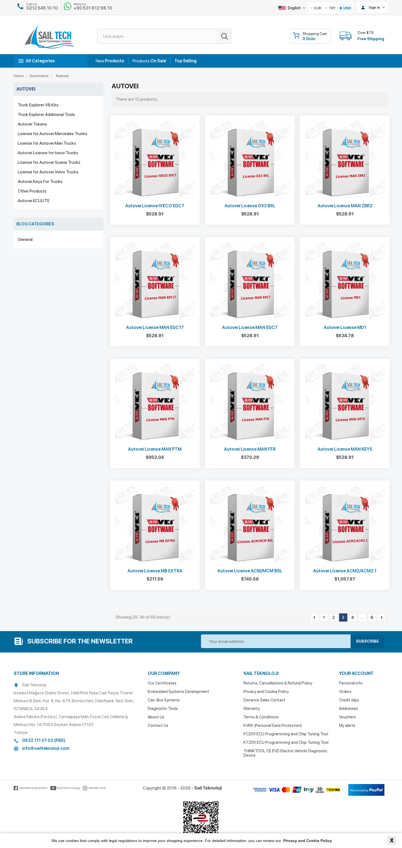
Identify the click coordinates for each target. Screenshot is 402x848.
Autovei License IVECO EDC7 (154, 205)
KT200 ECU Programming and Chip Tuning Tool (285, 742)
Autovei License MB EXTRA (154, 570)
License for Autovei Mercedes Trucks (52, 133)
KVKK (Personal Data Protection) (272, 725)
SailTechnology (68, 788)
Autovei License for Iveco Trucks (48, 152)
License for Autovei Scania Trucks (49, 162)
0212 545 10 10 (42, 8)
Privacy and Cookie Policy (266, 691)
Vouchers (347, 717)
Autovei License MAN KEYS (344, 449)
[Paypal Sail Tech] (366, 790)
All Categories (40, 60)
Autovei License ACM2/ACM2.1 (345, 570)
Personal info (351, 683)
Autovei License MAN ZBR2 (344, 205)
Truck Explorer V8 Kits (38, 104)
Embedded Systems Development (178, 691)
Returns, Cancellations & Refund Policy (277, 683)
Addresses (348, 708)
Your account (356, 673)
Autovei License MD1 (345, 327)
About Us (156, 717)
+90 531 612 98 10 (93, 8)
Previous (314, 617)
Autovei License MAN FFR (250, 449)
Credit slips (349, 700)
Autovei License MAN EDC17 (155, 327)
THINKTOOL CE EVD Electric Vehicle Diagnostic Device (285, 753)
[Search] (224, 36)
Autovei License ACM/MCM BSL (249, 570)
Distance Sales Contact (264, 700)
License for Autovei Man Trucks (47, 143)
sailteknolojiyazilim (33, 788)
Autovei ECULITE (33, 200)
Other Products (32, 191)
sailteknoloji (97, 788)
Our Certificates (162, 683)
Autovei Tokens (32, 124)
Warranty (251, 708)
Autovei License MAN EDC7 (250, 327)
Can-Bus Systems (164, 700)
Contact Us (158, 725)
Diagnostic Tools (163, 708)
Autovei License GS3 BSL (250, 205)
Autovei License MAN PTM (155, 449)
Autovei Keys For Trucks (40, 181)
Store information (36, 673)
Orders (345, 691)
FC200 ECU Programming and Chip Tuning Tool (285, 734)
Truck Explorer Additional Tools (46, 114)
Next (381, 617)
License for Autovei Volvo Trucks (48, 171)
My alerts (347, 725)
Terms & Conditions (261, 717)
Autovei (25, 89)
